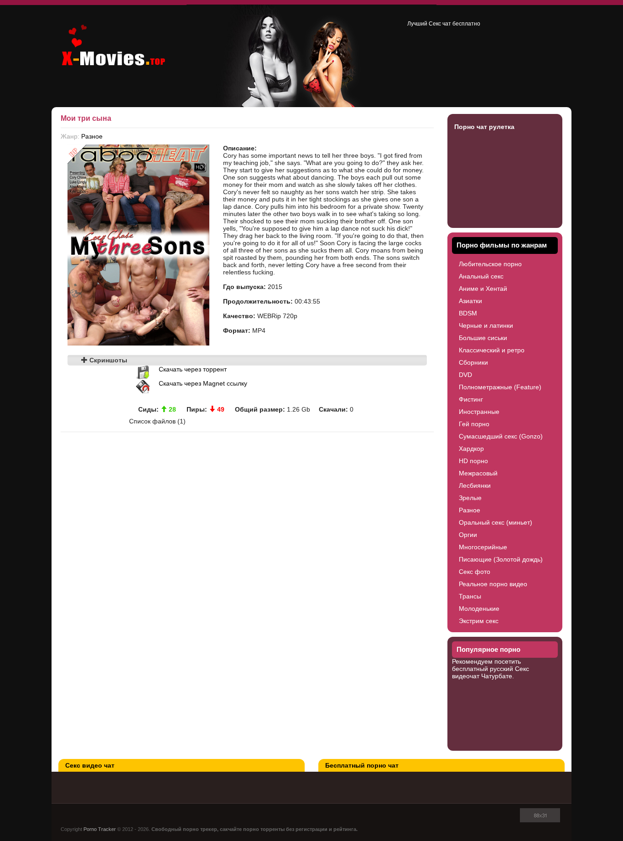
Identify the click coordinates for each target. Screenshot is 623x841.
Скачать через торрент (193, 369)
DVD (465, 374)
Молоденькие (479, 608)
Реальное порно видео (493, 584)
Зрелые (470, 497)
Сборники (473, 362)
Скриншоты (107, 360)
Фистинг (471, 399)
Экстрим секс (478, 620)
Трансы (470, 596)
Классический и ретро (491, 350)
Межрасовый (478, 473)
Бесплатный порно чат (362, 765)
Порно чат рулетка (484, 126)
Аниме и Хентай (483, 288)
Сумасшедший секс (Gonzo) (501, 436)
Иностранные (479, 411)
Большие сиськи (483, 337)
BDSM (468, 313)
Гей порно (474, 424)
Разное (92, 136)
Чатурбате (496, 676)
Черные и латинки (486, 325)
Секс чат (440, 24)
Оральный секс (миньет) (495, 522)
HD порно (473, 460)
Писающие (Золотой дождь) (501, 559)
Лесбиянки (475, 485)
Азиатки (470, 300)
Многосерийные (483, 547)
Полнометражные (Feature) (500, 387)
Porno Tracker (99, 829)
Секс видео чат (89, 765)
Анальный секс (481, 276)
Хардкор (471, 448)
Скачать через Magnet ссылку (203, 383)
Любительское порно (490, 264)
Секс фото (474, 571)
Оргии (468, 534)
